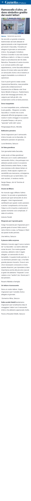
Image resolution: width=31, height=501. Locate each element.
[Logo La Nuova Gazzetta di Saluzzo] (15, 2)
